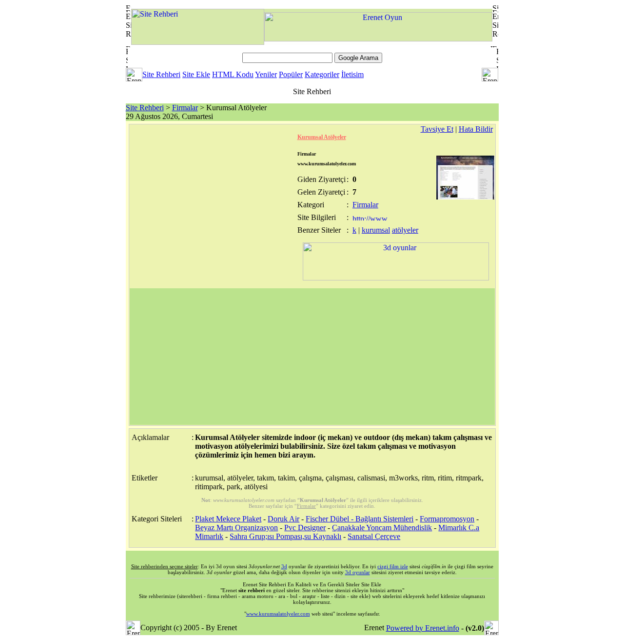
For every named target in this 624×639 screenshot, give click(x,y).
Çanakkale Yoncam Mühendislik (382, 527)
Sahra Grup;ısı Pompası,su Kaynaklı (285, 536)
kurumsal (376, 230)
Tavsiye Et (437, 129)
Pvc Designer (305, 527)
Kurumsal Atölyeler (321, 137)
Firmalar (185, 107)
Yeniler (266, 74)
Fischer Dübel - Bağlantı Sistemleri (359, 519)
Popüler (291, 74)
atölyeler (405, 230)
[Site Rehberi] (197, 42)
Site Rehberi (161, 74)
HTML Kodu (233, 74)
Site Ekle (196, 74)
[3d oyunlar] (396, 278)
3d (284, 566)
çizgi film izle (392, 566)
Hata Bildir (476, 129)
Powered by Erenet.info (422, 628)
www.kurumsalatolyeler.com (278, 614)
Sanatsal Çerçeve (374, 536)
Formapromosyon (447, 519)
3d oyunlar (357, 572)
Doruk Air (283, 519)
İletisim (352, 74)
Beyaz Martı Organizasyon (236, 527)
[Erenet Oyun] (378, 39)
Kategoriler (322, 74)
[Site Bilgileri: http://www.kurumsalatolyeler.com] (370, 218)
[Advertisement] (312, 356)
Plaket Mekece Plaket (228, 519)
